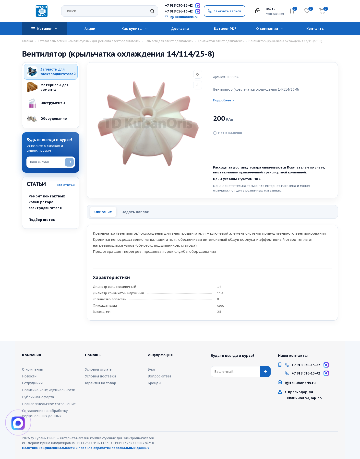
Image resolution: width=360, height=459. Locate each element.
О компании (32, 369)
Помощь (93, 355)
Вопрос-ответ (159, 376)
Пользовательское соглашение (49, 404)
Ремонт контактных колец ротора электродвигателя (47, 202)
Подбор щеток (42, 219)
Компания (31, 355)
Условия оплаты (98, 369)
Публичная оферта (38, 397)
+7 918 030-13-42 (179, 5)
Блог (152, 369)
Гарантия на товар (100, 383)
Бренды (154, 383)
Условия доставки (100, 376)
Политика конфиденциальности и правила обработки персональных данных (85, 448)
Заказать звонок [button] (227, 11)
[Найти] (152, 11)
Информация (160, 355)
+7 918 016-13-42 (179, 11)
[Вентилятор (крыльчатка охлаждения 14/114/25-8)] (148, 123)
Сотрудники (32, 383)
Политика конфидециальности (48, 390)
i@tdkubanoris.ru (184, 17)
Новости (29, 376)
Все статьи (66, 185)
